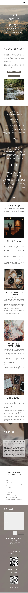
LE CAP (14, 15)
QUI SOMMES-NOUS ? (14, 48)
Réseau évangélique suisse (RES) (11, 65)
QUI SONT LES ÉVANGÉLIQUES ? (14, 71)
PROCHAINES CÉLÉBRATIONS (14, 473)
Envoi (20, 533)
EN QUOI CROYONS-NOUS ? (14, 75)
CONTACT (8, 508)
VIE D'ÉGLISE (14, 206)
